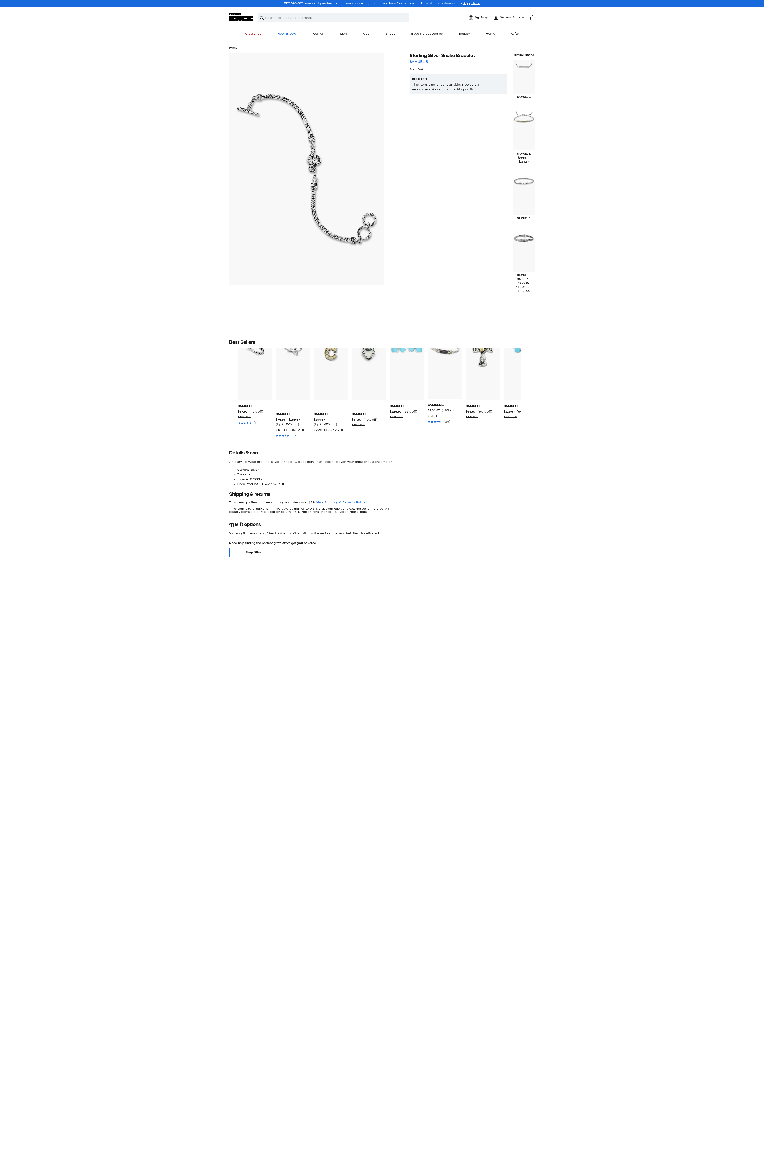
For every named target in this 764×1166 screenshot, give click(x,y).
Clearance (253, 33)
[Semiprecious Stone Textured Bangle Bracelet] (524, 255)
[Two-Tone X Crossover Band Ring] (293, 374)
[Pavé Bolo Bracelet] (524, 133)
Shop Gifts (253, 552)
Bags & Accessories (427, 33)
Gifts (515, 33)
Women (318, 33)
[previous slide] (233, 365)
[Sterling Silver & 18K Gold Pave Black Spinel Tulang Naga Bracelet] (445, 373)
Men (343, 33)
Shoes (390, 33)
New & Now (286, 33)
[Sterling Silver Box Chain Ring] (255, 374)
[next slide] (525, 365)
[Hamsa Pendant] (369, 374)
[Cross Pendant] (483, 374)
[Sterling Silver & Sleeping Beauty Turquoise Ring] (521, 374)
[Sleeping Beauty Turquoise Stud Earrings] (407, 374)
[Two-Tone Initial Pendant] (331, 374)
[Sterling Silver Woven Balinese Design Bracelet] (524, 198)
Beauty (464, 33)
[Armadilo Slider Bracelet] (524, 77)
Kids (366, 33)
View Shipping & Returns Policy (340, 502)
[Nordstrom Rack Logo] (241, 17)
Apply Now (471, 3)
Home (490, 33)
